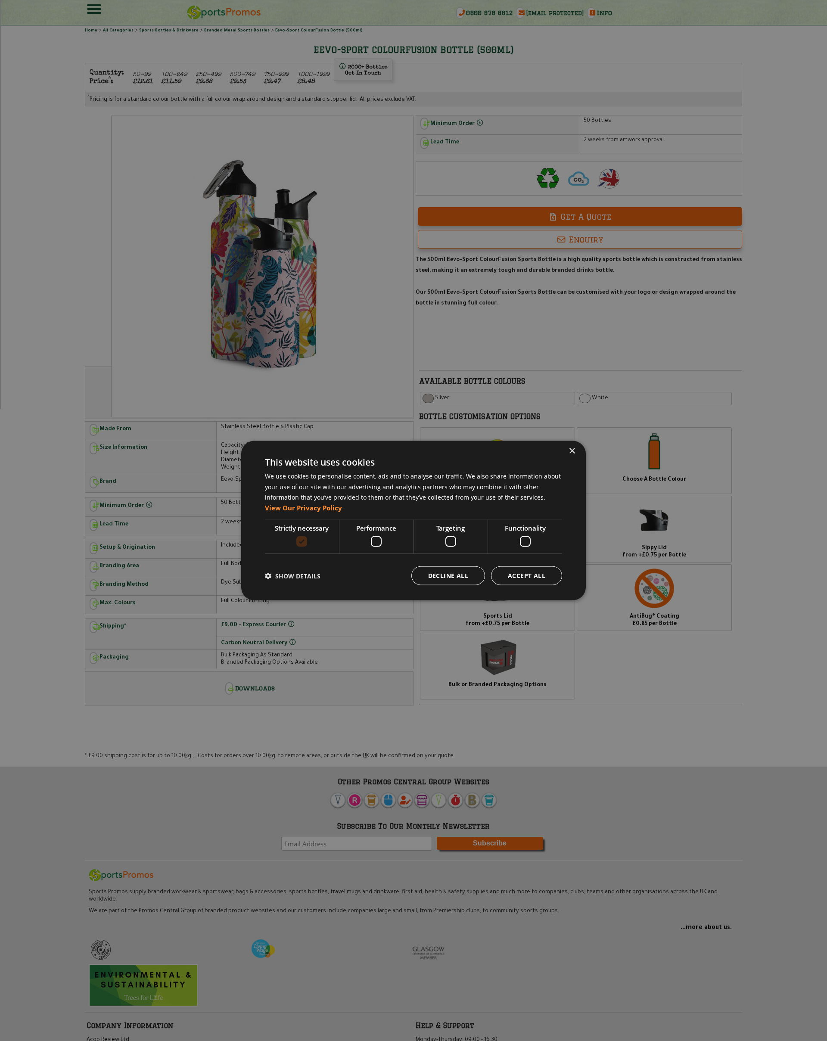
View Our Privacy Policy (303, 507)
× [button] (572, 450)
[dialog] (413, 520)
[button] (292, 576)
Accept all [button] (526, 576)
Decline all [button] (448, 576)
